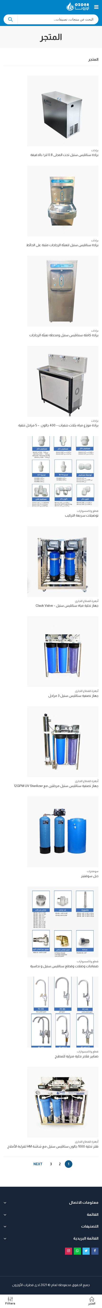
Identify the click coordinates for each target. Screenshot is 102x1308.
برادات (94, 150)
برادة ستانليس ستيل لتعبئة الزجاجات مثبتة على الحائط (62, 245)
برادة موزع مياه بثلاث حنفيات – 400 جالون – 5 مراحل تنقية (58, 425)
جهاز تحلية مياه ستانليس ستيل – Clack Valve (67, 605)
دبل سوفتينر (89, 876)
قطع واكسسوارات (87, 510)
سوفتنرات (92, 871)
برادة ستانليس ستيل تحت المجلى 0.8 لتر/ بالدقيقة (64, 155)
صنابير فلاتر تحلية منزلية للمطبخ (76, 1056)
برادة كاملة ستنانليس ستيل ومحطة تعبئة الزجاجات (63, 335)
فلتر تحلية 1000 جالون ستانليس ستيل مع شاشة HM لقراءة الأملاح (52, 1146)
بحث (10, 19)
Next (37, 1164)
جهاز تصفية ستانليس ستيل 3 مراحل (73, 696)
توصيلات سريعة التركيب (81, 515)
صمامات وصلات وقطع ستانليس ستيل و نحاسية (64, 966)
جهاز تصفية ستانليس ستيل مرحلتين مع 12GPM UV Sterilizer (56, 786)
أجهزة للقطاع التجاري (86, 601)
